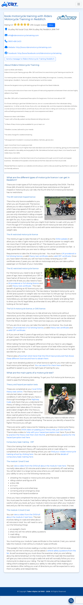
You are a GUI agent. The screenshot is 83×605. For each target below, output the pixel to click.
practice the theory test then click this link (27, 435)
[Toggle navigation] (79, 4)
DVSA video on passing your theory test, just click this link (46, 430)
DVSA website (62, 239)
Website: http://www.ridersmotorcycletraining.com (29, 47)
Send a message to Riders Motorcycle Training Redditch (30, 59)
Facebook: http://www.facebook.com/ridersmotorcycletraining (34, 53)
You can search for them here (48, 365)
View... (51, 25)
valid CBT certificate (62, 256)
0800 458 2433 (14, 41)
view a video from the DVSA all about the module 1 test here (40, 466)
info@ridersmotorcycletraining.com (23, 35)
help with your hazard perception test (42, 432)
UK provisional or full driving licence (28, 328)
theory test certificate (38, 256)
